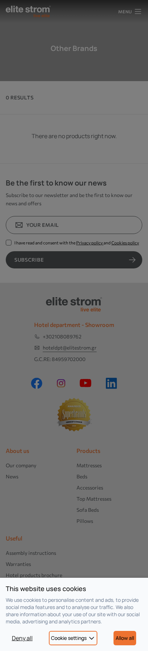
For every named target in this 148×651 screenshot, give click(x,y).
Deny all (22, 638)
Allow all (125, 637)
